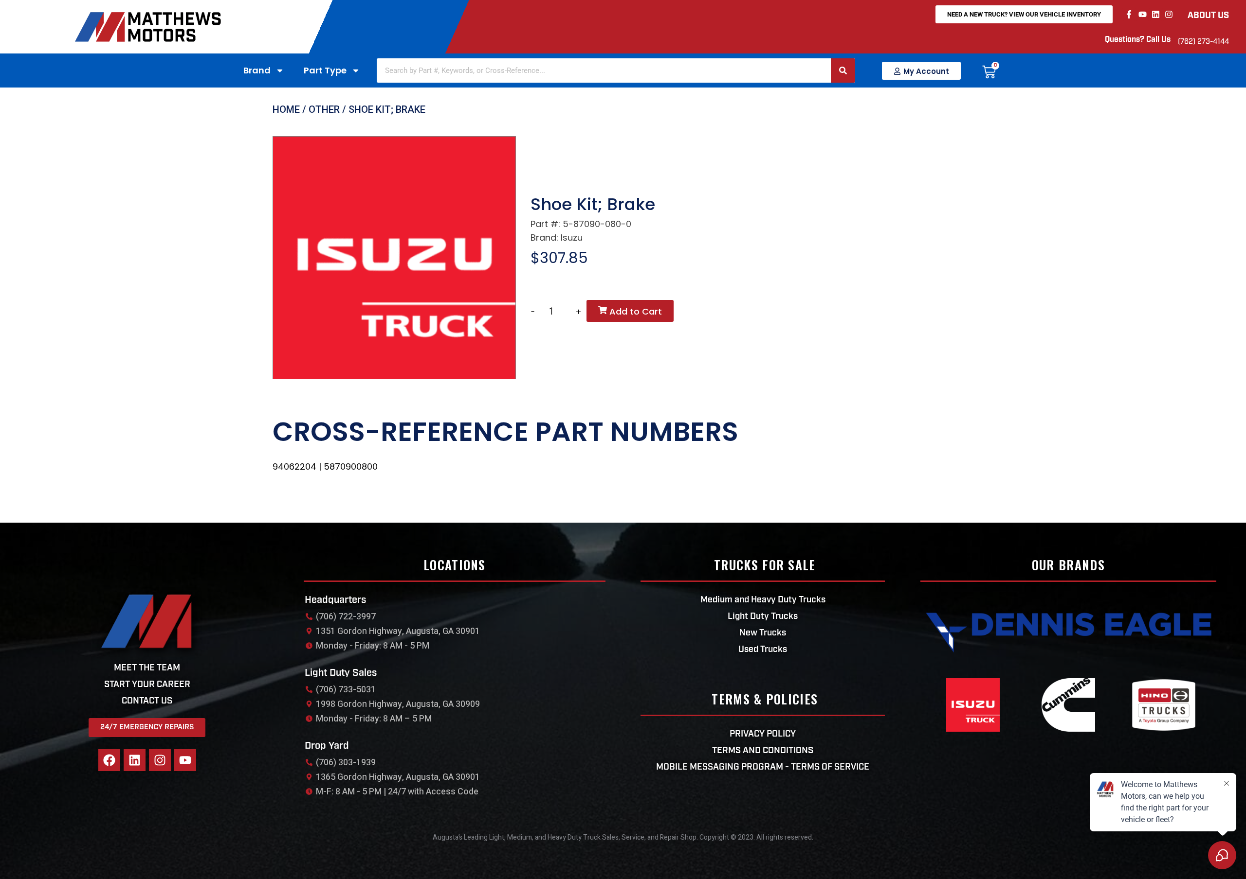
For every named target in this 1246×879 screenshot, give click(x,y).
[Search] (843, 70)
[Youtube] (1142, 14)
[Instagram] (1168, 14)
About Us (1208, 16)
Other (324, 109)
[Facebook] (109, 760)
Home (286, 109)
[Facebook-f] (1129, 14)
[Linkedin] (1155, 14)
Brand (257, 70)
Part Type (325, 70)
